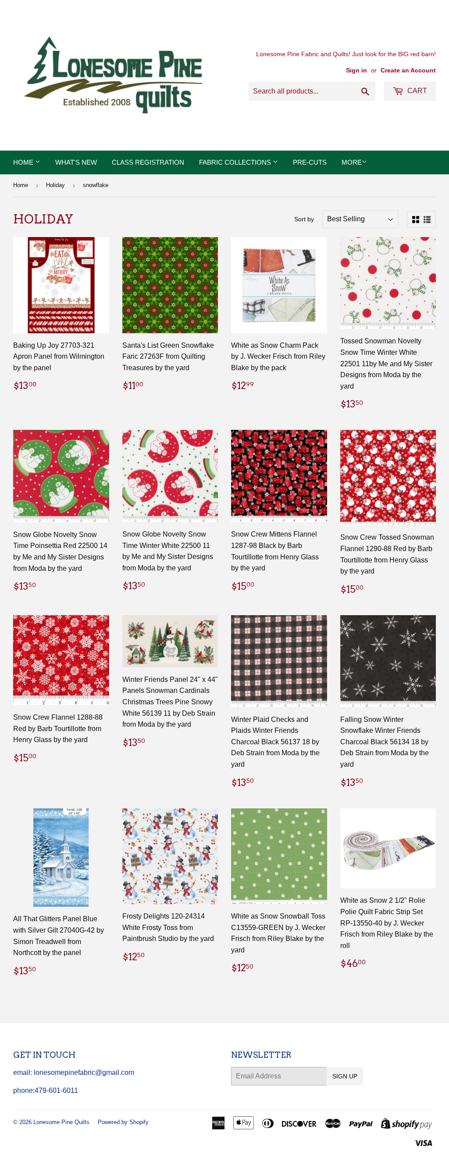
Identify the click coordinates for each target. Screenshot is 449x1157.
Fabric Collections (236, 162)
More (352, 162)
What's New (76, 162)
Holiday (55, 185)
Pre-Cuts (310, 162)
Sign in (356, 70)
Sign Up (344, 1076)
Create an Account (408, 70)
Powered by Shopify (123, 1122)
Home (24, 162)
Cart (416, 90)
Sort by (304, 219)
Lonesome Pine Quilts (61, 1122)
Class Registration (148, 162)
